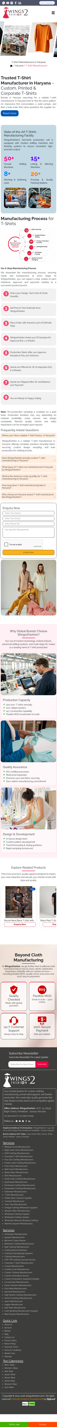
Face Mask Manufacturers (16, 1288)
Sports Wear (10, 1374)
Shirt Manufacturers (13, 1176)
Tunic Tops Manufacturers (16, 1204)
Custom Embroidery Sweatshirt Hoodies (22, 1279)
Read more (9, 113)
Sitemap (8, 1356)
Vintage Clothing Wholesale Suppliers (21, 1208)
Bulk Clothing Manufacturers (17, 1247)
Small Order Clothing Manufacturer (20, 1179)
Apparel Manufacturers (15, 1237)
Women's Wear (11, 1368)
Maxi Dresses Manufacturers (17, 1314)
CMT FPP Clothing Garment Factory (20, 1260)
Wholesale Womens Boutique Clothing (21, 1220)
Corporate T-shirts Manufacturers (19, 1263)
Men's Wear (10, 1365)
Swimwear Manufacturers (16, 1192)
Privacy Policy (11, 1340)
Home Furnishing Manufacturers (18, 1298)
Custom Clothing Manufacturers (18, 1272)
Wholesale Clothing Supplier (17, 1214)
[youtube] (7, 2)
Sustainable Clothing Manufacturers (20, 1188)
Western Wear (11, 1384)
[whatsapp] (3, 2)
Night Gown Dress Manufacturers (19, 1150)
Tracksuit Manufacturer (15, 1201)
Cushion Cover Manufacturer (17, 1269)
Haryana (19, 65)
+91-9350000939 (26, 1116)
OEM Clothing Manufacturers (17, 1153)
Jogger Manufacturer (14, 1304)
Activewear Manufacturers (16, 1234)
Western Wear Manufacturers (17, 1211)
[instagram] (11, 2)
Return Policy (10, 1344)
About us (8, 1324)
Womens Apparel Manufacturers (19, 1224)
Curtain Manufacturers (14, 1266)
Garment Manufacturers (15, 1292)
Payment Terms (11, 1347)
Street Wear (10, 1381)
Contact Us (9, 1337)
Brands (8, 1331)
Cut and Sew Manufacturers (17, 1282)
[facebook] (15, 2)
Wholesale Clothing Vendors (17, 1217)
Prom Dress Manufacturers (16, 1166)
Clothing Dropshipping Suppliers (19, 1253)
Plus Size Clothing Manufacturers (19, 1160)
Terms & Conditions (13, 1350)
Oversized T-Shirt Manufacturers (19, 1156)
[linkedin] (19, 2)
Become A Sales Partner (15, 1240)
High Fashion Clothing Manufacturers (20, 1295)
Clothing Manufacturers (15, 1256)
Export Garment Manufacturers (18, 1285)
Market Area (10, 1353)
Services (8, 1328)
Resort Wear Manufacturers (16, 1172)
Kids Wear (9, 1371)
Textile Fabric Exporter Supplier (18, 1198)
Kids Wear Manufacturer (15, 1308)
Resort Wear (10, 1378)
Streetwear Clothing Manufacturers (20, 1185)
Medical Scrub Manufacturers (17, 1147)
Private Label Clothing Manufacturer (20, 1163)
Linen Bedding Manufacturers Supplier (21, 1311)
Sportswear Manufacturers (16, 1182)
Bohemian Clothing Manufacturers (19, 1244)
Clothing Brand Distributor (16, 1250)
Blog (6, 1334)
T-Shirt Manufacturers (14, 1195)
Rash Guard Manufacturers (16, 1169)
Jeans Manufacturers (14, 1301)
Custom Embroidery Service (17, 1276)
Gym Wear (9, 1387)
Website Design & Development (27, 1399)
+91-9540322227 (10, 1116)
